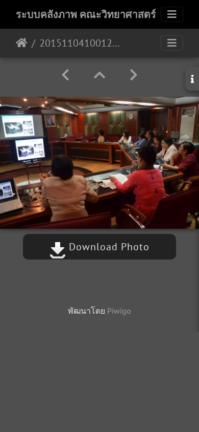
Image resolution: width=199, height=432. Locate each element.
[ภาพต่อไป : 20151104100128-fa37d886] (133, 75)
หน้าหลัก (22, 43)
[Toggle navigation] (172, 14)
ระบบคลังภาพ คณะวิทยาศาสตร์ (86, 14)
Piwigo (119, 311)
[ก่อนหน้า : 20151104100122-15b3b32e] (65, 75)
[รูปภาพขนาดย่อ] (99, 75)
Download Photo (108, 246)
